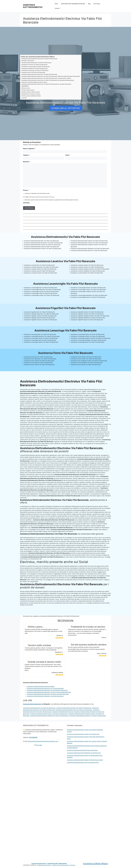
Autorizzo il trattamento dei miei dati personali (37, 193)
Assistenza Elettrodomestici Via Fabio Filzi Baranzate (36, 62)
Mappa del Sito (63, 863)
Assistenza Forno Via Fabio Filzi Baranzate (33, 72)
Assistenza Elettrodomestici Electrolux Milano (41, 686)
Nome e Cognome (29, 148)
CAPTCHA (26, 203)
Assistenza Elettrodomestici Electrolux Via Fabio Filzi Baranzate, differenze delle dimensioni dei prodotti (51, 76)
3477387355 (33, 737)
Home (56, 3)
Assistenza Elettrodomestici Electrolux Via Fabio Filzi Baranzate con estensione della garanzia (48, 80)
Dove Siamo (96, 3)
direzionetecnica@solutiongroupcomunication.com (43, 741)
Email (68, 155)
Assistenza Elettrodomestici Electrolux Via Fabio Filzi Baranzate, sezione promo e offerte (46, 78)
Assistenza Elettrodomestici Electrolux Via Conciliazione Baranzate (47, 690)
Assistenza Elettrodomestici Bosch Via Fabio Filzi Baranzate (87, 715)
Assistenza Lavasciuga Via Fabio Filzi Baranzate (35, 70)
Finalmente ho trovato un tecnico (31, 94)
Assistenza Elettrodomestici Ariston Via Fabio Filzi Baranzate (48, 714)
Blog (89, 3)
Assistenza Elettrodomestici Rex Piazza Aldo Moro (82, 750)
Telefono (26, 155)
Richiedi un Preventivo (28, 60)
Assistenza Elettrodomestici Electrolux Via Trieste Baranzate (45, 688)
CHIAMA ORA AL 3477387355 (65, 108)
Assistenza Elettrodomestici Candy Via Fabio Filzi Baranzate (73, 710)
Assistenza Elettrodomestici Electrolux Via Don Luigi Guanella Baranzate (49, 692)
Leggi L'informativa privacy (38, 863)
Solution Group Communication (60, 865)
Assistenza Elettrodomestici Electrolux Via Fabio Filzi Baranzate (39, 58)
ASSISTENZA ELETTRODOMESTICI (32, 6)
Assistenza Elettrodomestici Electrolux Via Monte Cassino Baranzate (48, 694)
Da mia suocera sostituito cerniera (31, 96)
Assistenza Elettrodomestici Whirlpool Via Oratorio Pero (84, 753)
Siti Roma (72, 865)
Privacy (26, 190)
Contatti (57, 8)
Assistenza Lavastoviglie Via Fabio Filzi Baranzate (36, 66)
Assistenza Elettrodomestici (32, 704)
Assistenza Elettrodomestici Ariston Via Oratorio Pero (83, 734)
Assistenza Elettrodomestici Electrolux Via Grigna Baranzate (45, 696)
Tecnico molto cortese (28, 90)
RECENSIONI (25, 86)
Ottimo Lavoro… (26, 88)
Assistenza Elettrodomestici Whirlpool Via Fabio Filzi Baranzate (49, 715)
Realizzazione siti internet (44, 865)
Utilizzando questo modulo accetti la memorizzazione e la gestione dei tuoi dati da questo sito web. (51, 200)
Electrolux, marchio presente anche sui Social (34, 82)
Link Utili (24, 98)
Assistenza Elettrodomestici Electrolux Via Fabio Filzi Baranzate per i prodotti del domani (46, 84)
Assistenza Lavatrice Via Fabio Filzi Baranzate (34, 64)
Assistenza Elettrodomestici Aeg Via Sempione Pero (83, 762)
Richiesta (26, 161)
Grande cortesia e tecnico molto (31, 92)
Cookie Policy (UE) (52, 863)
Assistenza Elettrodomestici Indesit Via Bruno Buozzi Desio (85, 760)
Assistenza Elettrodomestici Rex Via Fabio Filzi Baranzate (73, 708)
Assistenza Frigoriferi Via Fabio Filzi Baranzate (35, 68)
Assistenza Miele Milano (95, 863)
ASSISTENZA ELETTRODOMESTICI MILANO (73, 3)
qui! (53, 197)
